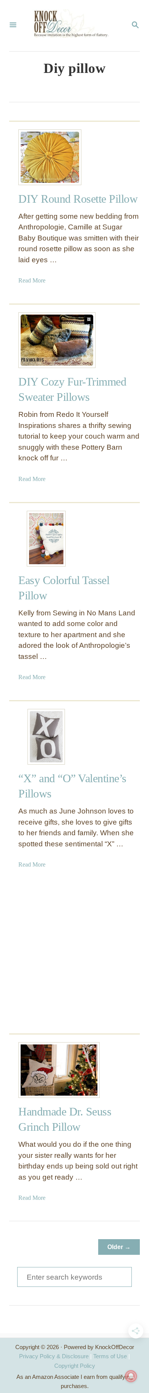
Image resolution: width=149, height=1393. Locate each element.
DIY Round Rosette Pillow (78, 198)
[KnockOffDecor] (73, 25)
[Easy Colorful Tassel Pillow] (46, 539)
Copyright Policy (74, 1365)
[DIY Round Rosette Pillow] (46, 157)
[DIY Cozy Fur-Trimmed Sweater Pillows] (46, 340)
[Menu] (13, 26)
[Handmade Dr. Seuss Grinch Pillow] (46, 1070)
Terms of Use (110, 1356)
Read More (31, 280)
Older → (119, 1247)
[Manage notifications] (131, 1376)
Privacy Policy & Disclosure (54, 1356)
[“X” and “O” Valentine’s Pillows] (46, 737)
